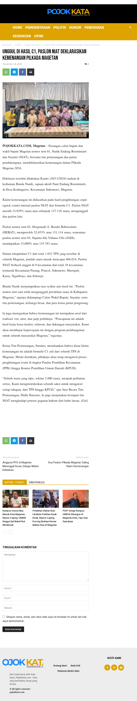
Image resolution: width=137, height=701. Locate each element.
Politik (59, 27)
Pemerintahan (37, 27)
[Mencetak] (30, 72)
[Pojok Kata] (68, 12)
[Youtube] (121, 667)
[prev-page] (4, 532)
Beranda (6, 44)
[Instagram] (114, 667)
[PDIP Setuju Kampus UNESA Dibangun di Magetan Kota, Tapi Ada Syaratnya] (76, 499)
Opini (38, 36)
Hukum (75, 27)
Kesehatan (22, 36)
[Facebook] (22, 72)
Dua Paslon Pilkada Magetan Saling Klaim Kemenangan (68, 464)
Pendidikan (94, 27)
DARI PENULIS (37, 482)
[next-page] (10, 532)
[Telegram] (14, 72)
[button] (130, 27)
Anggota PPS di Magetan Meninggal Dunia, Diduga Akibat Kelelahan (20, 466)
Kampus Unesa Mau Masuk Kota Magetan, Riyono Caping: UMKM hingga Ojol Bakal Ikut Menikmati (14, 517)
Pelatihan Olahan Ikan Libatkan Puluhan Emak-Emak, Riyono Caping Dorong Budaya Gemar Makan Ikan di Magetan (44, 517)
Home (17, 27)
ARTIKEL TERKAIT (15, 482)
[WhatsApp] (6, 72)
